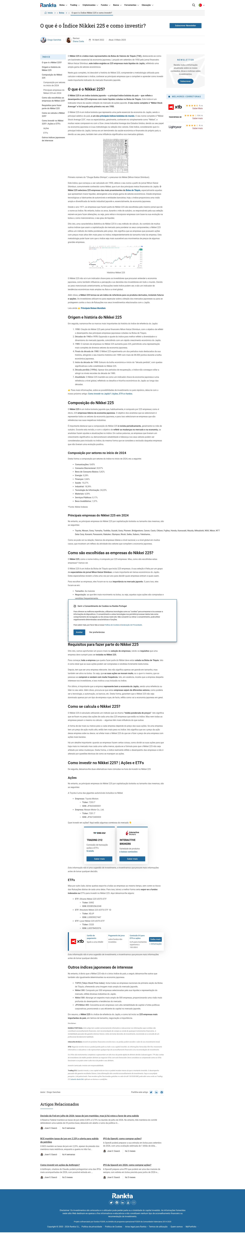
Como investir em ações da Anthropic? (60, 1165)
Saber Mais (197, 108)
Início (50, 13)
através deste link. (77, 1079)
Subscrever (185, 81)
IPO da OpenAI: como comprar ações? (122, 1138)
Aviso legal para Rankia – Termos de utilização (146, 1226)
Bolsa (61, 13)
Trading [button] (73, 5)
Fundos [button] (104, 5)
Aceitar (79, 632)
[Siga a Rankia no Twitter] (111, 1202)
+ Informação (155, 944)
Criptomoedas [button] (89, 5)
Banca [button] (116, 5)
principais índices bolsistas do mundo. (117, 116)
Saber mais (99, 859)
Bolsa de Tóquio (133, 190)
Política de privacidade (92, 1226)
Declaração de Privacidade (131, 625)
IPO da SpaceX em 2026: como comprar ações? (127, 1165)
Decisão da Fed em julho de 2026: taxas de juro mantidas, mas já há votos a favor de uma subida (89, 1115)
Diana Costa (78, 41)
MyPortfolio (191, 1226)
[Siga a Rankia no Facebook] (117, 1202)
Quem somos (177, 1226)
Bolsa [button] (62, 5)
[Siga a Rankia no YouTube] (128, 1202)
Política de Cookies (112, 625)
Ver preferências (97, 632)
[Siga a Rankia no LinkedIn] (122, 1202)
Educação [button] (146, 5)
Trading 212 (94, 839)
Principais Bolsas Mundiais (93, 308)
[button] (194, 5)
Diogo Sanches (54, 40)
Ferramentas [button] (130, 5)
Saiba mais (155, 939)
